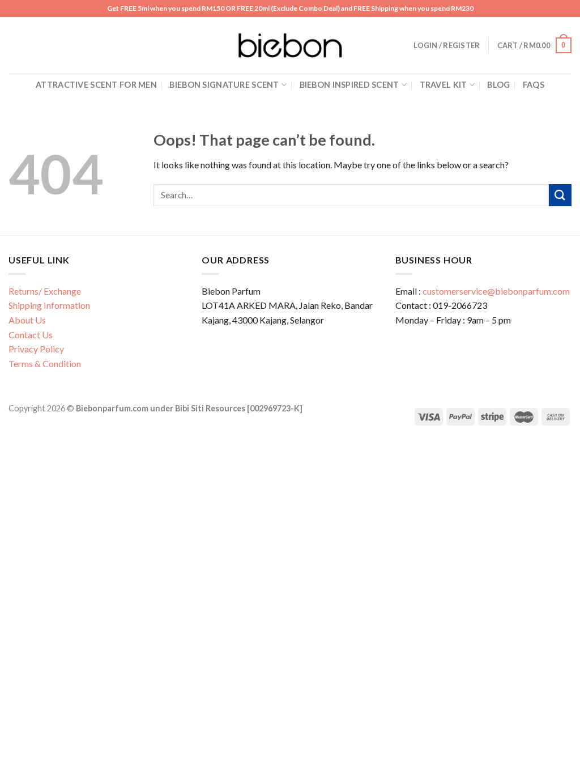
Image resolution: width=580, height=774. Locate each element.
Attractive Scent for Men (96, 85)
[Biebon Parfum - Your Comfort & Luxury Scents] (290, 45)
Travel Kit (443, 85)
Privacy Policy (36, 348)
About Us (27, 319)
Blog (498, 85)
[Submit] (560, 195)
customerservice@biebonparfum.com (496, 291)
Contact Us (30, 334)
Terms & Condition (44, 363)
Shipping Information (49, 305)
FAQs (533, 85)
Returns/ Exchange (44, 291)
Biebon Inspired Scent (349, 85)
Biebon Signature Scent (224, 85)
